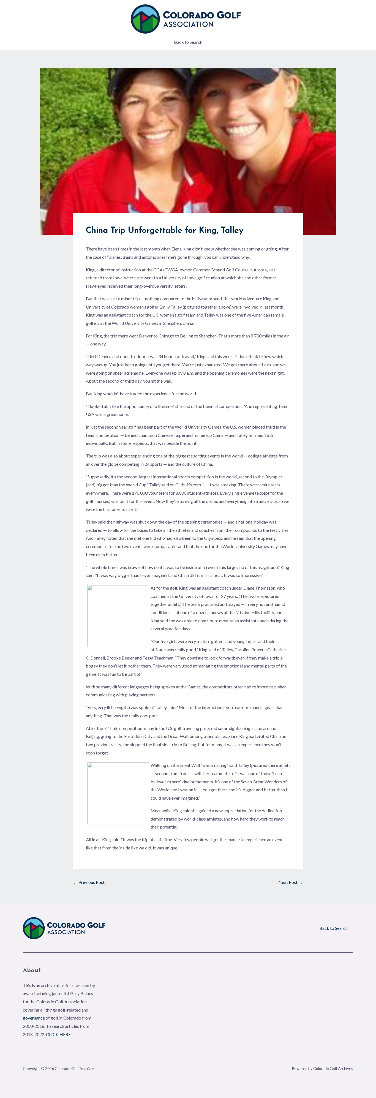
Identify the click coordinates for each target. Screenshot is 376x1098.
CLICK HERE (58, 1034)
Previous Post (89, 882)
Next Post (290, 882)
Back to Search (188, 42)
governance (34, 1017)
